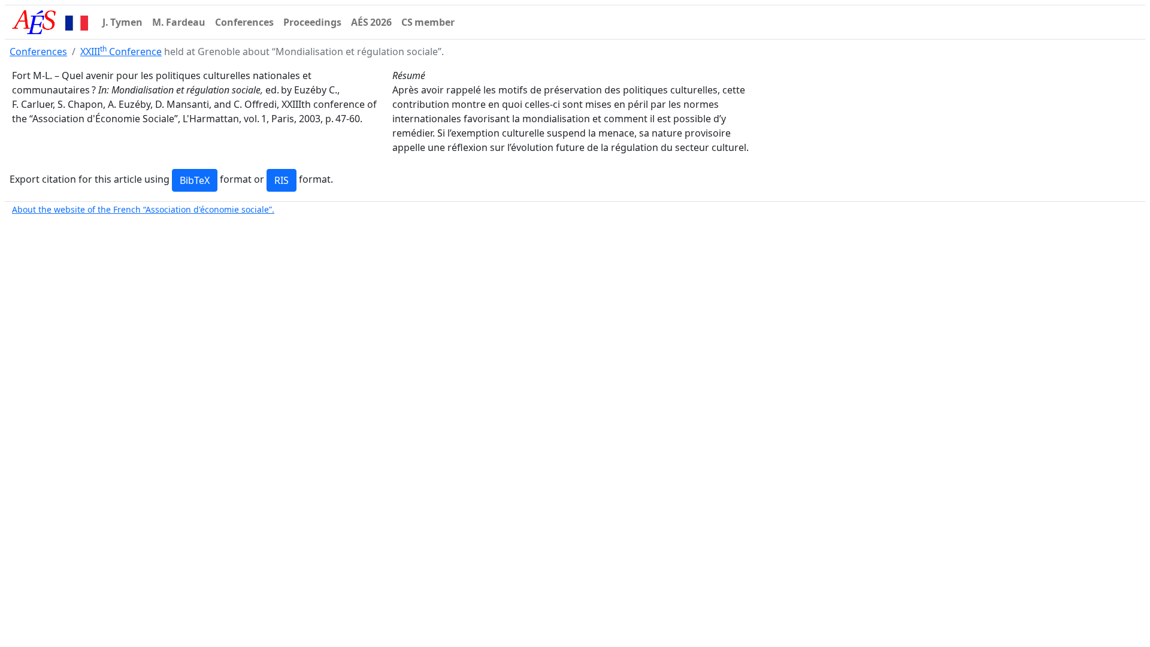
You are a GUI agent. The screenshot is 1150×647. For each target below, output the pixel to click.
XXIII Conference (121, 51)
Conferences (38, 51)
